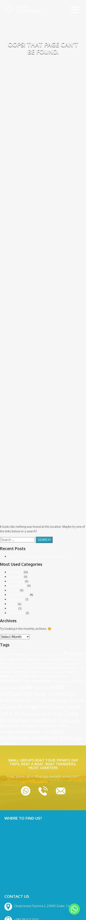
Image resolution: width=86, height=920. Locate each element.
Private (13, 608)
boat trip (24, 659)
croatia (38, 659)
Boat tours (7, 659)
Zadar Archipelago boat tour (60, 700)
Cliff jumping (16, 613)
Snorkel (44, 676)
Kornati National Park (14, 667)
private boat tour (23, 671)
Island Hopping (18, 595)
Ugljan (80, 681)
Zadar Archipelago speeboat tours (39, 716)
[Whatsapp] (74, 909)
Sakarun (60, 672)
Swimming (15, 572)
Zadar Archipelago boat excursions (38, 697)
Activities (4, 654)
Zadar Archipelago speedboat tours (36, 734)
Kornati (40, 663)
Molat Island (46, 667)
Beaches (14, 654)
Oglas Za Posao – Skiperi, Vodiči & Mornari (37, 556)
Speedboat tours (46, 680)
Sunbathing (16, 581)
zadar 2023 (41, 688)
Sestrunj (14, 676)
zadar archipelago (32, 690)
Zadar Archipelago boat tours (40, 706)
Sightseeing (16, 599)
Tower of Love (68, 681)
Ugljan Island (9, 688)
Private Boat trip (47, 672)
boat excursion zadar (50, 654)
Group (12, 604)
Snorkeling (15, 577)
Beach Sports (17, 586)
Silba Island (29, 675)
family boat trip (27, 663)
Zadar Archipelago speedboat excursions (40, 723)
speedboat (58, 676)
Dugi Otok (62, 659)
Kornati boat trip (53, 663)
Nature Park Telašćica (66, 667)
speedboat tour (15, 680)
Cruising (13, 590)
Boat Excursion (28, 654)
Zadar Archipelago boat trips (32, 713)
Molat (34, 667)
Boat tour (75, 653)
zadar (26, 686)
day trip (47, 659)
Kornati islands (72, 663)
